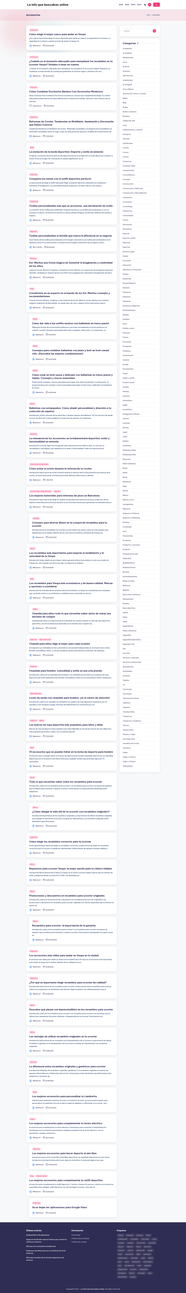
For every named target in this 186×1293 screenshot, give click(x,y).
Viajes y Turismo (129, 761)
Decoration (127, 229)
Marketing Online (129, 450)
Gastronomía (128, 355)
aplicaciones (128, 76)
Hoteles (126, 387)
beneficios (130, 1235)
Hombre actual (42, 1176)
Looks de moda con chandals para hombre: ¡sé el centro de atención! (69, 697)
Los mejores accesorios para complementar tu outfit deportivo (66, 1180)
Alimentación (128, 57)
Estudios (126, 319)
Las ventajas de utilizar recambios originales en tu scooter (63, 1036)
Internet (126, 418)
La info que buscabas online (47, 5)
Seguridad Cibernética (132, 640)
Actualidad (127, 53)
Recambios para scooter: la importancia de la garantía (64, 925)
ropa (119, 1265)
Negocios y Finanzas (131, 513)
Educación (127, 265)
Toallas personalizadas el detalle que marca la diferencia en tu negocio (70, 235)
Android (126, 66)
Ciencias (126, 139)
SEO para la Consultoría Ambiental (41, 1246)
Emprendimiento (129, 283)
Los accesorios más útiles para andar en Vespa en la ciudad (64, 955)
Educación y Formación (132, 270)
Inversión (126, 423)
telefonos (126, 707)
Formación (127, 342)
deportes (130, 1246)
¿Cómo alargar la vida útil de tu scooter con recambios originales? (71, 811)
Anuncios (126, 71)
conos (154, 1239)
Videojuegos (128, 766)
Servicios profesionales (132, 662)
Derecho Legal (128, 252)
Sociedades (127, 671)
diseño (138, 1246)
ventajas (132, 1277)
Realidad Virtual (129, 567)
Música (125, 495)
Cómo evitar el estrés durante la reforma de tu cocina (60, 468)
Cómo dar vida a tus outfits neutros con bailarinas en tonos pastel (70, 323)
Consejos (33, 87)
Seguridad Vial (128, 644)
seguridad (127, 635)
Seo (124, 649)
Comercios (127, 161)
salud (139, 1265)
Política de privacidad (80, 1238)
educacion (147, 1246)
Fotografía (127, 346)
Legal (125, 432)
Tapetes (57, 491)
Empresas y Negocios (131, 306)
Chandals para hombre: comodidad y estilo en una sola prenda (65, 670)
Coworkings (127, 206)
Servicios (126, 653)
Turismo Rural (128, 730)
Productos (34, 30)
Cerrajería (127, 134)
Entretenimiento (129, 310)
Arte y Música (128, 89)
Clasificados (128, 143)
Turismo (126, 725)
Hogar (32, 1119)
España (126, 315)
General (126, 360)
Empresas (33, 117)
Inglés (125, 405)
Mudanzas (127, 482)
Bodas (125, 107)
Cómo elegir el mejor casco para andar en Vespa (57, 34)
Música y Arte (128, 500)
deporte (120, 1246)
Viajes (125, 752)
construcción (141, 1243)
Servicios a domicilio (131, 658)
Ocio (125, 531)
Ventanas (126, 748)
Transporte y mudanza (132, 721)
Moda (35, 319)
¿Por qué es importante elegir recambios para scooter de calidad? (68, 982)
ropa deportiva (129, 1265)
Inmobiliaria (127, 409)
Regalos (126, 590)
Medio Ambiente (129, 464)
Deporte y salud (129, 238)
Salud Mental (128, 626)
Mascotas (127, 459)
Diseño (125, 256)
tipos (150, 1273)
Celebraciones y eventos (133, 130)
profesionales (148, 1262)
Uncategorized (129, 739)
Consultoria (127, 197)
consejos (121, 1243)
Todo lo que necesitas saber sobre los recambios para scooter (65, 781)
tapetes (131, 1273)
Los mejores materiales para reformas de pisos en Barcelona (64, 495)
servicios (133, 1269)
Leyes (125, 436)
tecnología (127, 694)
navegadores (128, 504)
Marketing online (129, 455)
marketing (127, 446)
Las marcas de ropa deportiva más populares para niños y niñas (66, 724)
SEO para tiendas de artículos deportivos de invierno (45, 1259)
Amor (125, 62)
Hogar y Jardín (128, 378)
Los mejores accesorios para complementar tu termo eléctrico (65, 1123)
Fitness (125, 337)
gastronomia (140, 1250)
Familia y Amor (129, 328)
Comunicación (128, 170)
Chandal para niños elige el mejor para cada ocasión (59, 643)
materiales (134, 1258)
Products (126, 549)
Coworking (127, 202)
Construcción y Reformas (39, 464)
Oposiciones (128, 536)
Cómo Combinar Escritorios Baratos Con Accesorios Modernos (66, 91)
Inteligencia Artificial (131, 414)
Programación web (130, 554)
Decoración (127, 224)
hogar (120, 1254)
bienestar (140, 1235)
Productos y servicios (131, 545)
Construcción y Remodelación (40, 491)
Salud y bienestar (129, 631)
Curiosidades (128, 215)
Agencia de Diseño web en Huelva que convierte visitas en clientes (46, 1240)
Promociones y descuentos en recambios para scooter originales (67, 895)
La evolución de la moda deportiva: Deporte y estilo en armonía (66, 151)
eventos (130, 1250)
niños (119, 1262)
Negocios (33, 231)
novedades (127, 527)
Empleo (126, 274)
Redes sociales (129, 581)
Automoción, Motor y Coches (134, 94)
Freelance (126, 351)
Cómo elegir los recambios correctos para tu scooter (60, 841)
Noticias (33, 258)
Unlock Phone (122, 1277)
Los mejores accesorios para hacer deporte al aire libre (64, 1153)
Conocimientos (129, 175)
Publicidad (127, 558)
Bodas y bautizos (129, 112)
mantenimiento (122, 1258)
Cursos (125, 220)
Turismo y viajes (129, 734)
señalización (143, 1269)
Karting (126, 427)
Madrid (125, 441)
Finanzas (126, 333)
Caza (125, 125)
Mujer (125, 486)
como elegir (145, 1239)
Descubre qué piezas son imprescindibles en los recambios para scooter (71, 1009)
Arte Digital (127, 85)
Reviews (36, 518)
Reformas (126, 585)
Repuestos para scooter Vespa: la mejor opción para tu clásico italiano (70, 868)
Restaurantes (128, 599)
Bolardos (126, 116)
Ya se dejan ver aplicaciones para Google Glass (59, 1207)
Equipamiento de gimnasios (37, 1235)
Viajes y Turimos (129, 757)
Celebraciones (122, 1239)
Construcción (128, 184)
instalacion (147, 1254)
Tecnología (127, 689)
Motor (32, 548)
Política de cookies (79, 1242)
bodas (148, 1235)
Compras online (129, 166)
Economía (127, 261)
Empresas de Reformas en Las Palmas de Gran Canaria (46, 1252)
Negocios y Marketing (131, 518)
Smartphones (128, 667)
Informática (127, 400)
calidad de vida (129, 121)
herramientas (128, 369)
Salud (125, 617)
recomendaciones (130, 576)
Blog (32, 147)
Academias (127, 48)
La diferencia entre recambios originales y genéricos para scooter (67, 1066)
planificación (136, 1262)
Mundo (125, 491)
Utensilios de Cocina (131, 743)
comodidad (134, 1239)
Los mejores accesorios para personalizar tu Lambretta (64, 1096)
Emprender (127, 279)
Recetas (126, 572)
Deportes (33, 434)
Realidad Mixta (129, 563)
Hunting (126, 391)
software (126, 676)
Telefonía (126, 703)
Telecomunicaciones (131, 698)
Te (124, 685)
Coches (126, 148)
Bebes (125, 98)
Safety (125, 613)
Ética (125, 324)
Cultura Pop (127, 211)
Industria (126, 396)
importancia (129, 1254)
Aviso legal (75, 1235)
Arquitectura (128, 80)
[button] (156, 5)
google (125, 364)
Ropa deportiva (45, 639)
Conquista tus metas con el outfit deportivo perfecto (60, 178)
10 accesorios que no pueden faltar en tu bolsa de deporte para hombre (71, 751)
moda (143, 1258)
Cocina (125, 152)
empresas (121, 1250)
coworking (152, 1243)
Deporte (126, 233)
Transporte (127, 716)
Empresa (126, 288)
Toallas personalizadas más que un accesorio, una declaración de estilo (71, 205)
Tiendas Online (129, 712)
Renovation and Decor (132, 594)
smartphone (122, 1273)
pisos (126, 1262)
